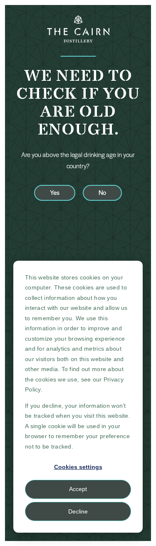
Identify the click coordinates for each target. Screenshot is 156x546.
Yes (54, 192)
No (102, 192)
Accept (78, 489)
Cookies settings (78, 467)
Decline (78, 511)
